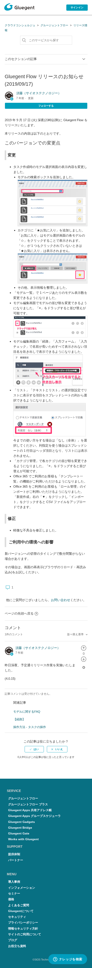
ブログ (12, 940)
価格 (11, 899)
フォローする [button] (46, 105)
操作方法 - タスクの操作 (29, 727)
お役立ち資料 (17, 946)
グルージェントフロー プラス (28, 804)
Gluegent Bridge (20, 827)
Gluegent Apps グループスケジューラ (34, 816)
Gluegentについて (21, 911)
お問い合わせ (60, 600)
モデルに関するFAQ (26, 711)
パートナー (15, 860)
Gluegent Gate (18, 833)
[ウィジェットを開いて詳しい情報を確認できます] (67, 959)
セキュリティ (17, 916)
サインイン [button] (77, 7)
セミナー (14, 893)
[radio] (83, 648)
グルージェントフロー (54, 25)
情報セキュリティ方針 (23, 928)
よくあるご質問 (18, 905)
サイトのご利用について (24, 934)
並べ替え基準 (76, 634)
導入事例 (14, 881)
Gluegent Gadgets (21, 822)
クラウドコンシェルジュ (20, 25)
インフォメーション (21, 887)
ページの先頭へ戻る (19, 613)
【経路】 (19, 719)
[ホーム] (19, 7)
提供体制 (14, 854)
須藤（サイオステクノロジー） (38, 93)
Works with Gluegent (23, 839)
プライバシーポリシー (23, 922)
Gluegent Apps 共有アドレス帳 (30, 810)
